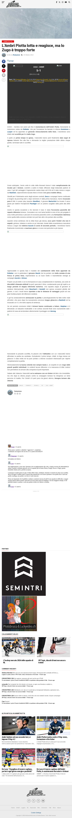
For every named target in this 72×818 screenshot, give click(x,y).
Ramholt (18, 79)
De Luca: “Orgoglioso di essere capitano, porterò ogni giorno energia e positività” (17, 770)
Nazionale (33, 808)
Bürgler (24, 79)
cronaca (36, 385)
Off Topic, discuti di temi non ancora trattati (51, 661)
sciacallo (5, 684)
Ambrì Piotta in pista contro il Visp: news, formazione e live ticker (52, 738)
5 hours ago (42, 674)
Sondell (45, 79)
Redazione (16, 55)
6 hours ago (51, 703)
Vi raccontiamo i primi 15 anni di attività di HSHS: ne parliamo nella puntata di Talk (24, 680)
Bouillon (12, 81)
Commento (28, 385)
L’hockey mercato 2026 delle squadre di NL (18, 661)
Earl (28, 79)
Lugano (23, 808)
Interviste (44, 808)
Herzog (39, 82)
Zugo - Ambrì (49, 385)
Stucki (37, 273)
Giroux (66, 79)
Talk (50, 808)
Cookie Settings (36, 812)
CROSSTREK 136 (8, 678)
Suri (50, 79)
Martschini (39, 79)
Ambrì (18, 808)
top (42, 385)
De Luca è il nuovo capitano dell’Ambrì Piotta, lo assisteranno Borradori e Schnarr (53, 770)
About (59, 808)
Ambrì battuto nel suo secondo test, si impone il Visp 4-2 (16, 738)
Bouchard (31, 81)
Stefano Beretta (7, 673)
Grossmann (61, 81)
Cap (3, 701)
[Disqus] (38, 418)
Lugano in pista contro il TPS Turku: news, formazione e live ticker (20, 674)
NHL (38, 808)
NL (28, 808)
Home (13, 808)
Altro (54, 808)
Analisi (21, 385)
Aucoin (61, 79)
